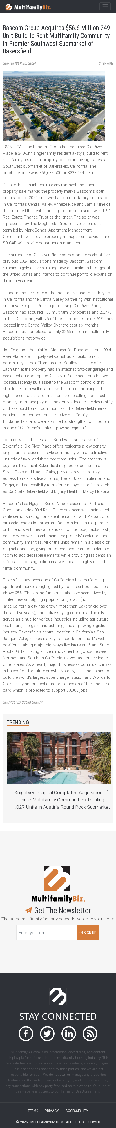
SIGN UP (90, 933)
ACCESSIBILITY (76, 1111)
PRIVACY (52, 1111)
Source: (22, 702)
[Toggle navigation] (104, 6)
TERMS (33, 1111)
